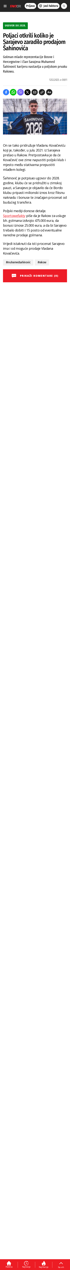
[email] (34, 92)
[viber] (20, 92)
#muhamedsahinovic (18, 262)
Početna (9, 1267)
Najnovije (26, 1267)
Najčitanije (43, 1267)
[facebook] (6, 92)
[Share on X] (27, 92)
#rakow (42, 262)
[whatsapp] (13, 92)
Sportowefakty (14, 215)
